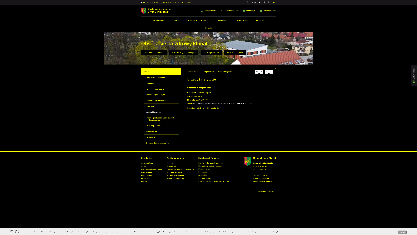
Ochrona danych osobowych (158, 143)
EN (274, 2)
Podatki (170, 163)
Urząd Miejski (210, 11)
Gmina (176, 20)
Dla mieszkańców (231, 11)
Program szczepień (235, 52)
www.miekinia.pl (265, 181)
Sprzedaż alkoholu (174, 172)
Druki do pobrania (153, 126)
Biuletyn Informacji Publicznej (210, 163)
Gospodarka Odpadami (154, 52)
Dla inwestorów (269, 11)
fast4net (270, 191)
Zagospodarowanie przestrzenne (180, 169)
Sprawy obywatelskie (175, 175)
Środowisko (171, 166)
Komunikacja (242, 20)
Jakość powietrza (211, 52)
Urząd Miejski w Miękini (155, 77)
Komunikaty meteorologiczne (210, 166)
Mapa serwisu (204, 169)
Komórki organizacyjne (155, 95)
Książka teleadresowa (155, 89)
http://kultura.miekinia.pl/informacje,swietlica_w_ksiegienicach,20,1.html (222, 103)
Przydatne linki (152, 131)
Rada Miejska (223, 20)
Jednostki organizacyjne (156, 100)
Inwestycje (250, 11)
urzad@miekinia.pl (266, 178)
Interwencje (203, 172)
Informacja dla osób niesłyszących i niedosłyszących (160, 119)
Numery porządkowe (175, 178)
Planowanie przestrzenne (198, 20)
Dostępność (151, 137)
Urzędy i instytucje (153, 112)
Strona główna (159, 20)
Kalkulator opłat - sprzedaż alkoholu (213, 181)
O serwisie (202, 175)
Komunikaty (151, 83)
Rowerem (260, 20)
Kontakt (208, 28)
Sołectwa (150, 106)
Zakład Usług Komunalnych (184, 52)
